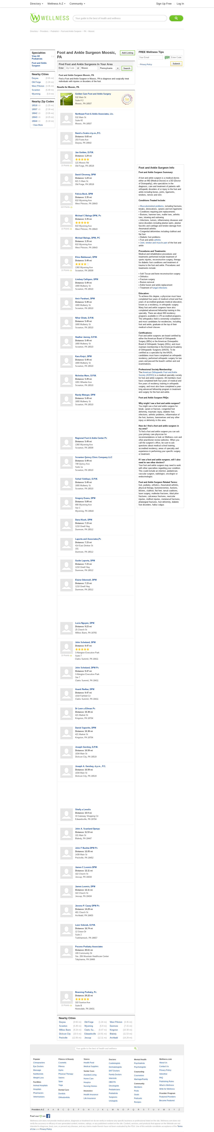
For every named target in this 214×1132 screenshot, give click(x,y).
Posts (136, 1091)
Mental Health (140, 1059)
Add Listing (127, 53)
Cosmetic (62, 1063)
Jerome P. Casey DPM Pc (87, 906)
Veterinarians (38, 1097)
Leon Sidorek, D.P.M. (85, 925)
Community (76, 3)
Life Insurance (90, 1098)
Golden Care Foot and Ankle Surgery (93, 94)
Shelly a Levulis (83, 809)
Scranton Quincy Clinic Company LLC (93, 457)
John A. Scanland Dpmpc (87, 829)
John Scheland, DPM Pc (87, 667)
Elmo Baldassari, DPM (86, 257)
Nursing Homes (90, 1086)
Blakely (113, 1034)
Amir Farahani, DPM (85, 298)
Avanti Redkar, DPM (84, 689)
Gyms (60, 1070)
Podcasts (138, 1098)
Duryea (35, 78)
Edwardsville (90, 1034)
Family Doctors (115, 1074)
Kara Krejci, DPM (83, 356)
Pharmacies (38, 1093)
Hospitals (37, 1089)
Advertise (163, 1074)
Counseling (139, 1072)
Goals (136, 1094)
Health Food (89, 1063)
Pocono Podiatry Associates (89, 946)
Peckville (63, 1038)
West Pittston (38, 86)
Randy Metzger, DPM (85, 395)
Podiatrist (55, 31)
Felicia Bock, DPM (84, 194)
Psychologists (140, 1067)
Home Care (89, 1079)
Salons (61, 1078)
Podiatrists (113, 1093)
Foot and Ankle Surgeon (71, 31)
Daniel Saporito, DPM (85, 728)
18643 (34, 117)
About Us (163, 1063)
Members (138, 1087)
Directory (35, 3)
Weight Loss (38, 1078)
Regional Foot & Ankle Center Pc (91, 438)
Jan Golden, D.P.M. (84, 152)
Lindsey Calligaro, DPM (86, 279)
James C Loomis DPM (86, 867)
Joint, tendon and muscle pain (153, 243)
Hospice (87, 1082)
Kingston (114, 1030)
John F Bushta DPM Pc (86, 848)
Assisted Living (90, 1075)
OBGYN (112, 1082)
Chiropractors (39, 1063)
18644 (34, 121)
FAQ (161, 1078)
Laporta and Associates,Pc (88, 539)
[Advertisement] (87, 41)
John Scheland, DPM (85, 642)
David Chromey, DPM (85, 174)
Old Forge (36, 82)
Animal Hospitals (40, 1085)
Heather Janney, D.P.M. (86, 337)
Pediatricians (114, 1089)
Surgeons (113, 1097)
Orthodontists (64, 1097)
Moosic (91, 31)
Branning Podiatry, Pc (86, 992)
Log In (180, 3)
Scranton (36, 90)
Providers (44, 31)
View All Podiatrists (37, 57)
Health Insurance (91, 1094)
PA (85, 31)
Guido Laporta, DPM (85, 560)
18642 (34, 113)
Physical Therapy (65, 1074)
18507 (34, 109)
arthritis (157, 240)
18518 (34, 105)
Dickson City (65, 1034)
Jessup (87, 1038)
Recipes (137, 1102)
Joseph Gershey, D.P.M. (86, 747)
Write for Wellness (167, 1089)
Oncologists (114, 1086)
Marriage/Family (141, 1079)
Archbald (114, 1038)
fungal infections (159, 288)
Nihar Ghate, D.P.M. (84, 318)
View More (38, 125)
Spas (60, 1081)
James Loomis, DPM (85, 886)
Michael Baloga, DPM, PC (87, 238)
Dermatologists (115, 1067)
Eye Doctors (38, 1066)
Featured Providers (167, 1097)
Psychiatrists (139, 1063)
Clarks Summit (90, 1030)
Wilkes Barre (65, 1030)
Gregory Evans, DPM (85, 498)
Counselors (139, 1075)
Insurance (88, 1091)
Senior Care (89, 1071)
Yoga (60, 1085)
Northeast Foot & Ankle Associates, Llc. (94, 114)
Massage (37, 1070)
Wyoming (36, 94)
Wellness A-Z (55, 3)
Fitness (61, 1066)
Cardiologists (114, 1063)
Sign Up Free (164, 3)
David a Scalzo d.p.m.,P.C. (88, 133)
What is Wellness (166, 1085)
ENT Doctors (114, 1071)
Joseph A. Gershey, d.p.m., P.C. (90, 766)
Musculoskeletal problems (152, 206)
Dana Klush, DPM (83, 520)
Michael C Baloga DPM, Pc (88, 215)
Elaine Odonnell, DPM (86, 580)
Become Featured (167, 1100)
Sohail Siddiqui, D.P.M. (86, 479)
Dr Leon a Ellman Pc (85, 708)
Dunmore (114, 1026)
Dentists (61, 1094)
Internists (113, 1078)
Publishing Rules (166, 1081)
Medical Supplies (91, 1066)
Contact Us (164, 1066)
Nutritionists (38, 1074)
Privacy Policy (145, 64)
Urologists (113, 1101)
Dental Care (63, 1090)
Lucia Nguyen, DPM (84, 623)
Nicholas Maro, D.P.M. (86, 375)
